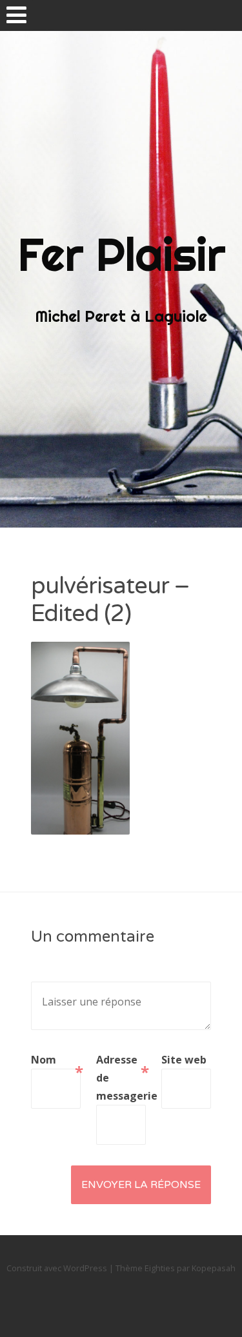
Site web (184, 1060)
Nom (56, 1061)
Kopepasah (214, 1268)
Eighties (160, 1268)
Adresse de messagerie (121, 1078)
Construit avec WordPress (56, 1268)
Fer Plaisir (121, 254)
